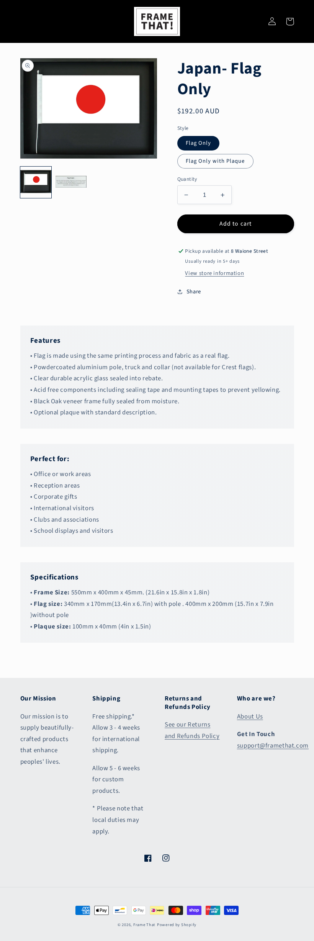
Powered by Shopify (176, 925)
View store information (214, 273)
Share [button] (193, 292)
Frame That (144, 925)
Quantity (187, 179)
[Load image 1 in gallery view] (36, 182)
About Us (250, 716)
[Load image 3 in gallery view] (71, 182)
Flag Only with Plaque (215, 161)
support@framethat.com (273, 745)
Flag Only (198, 143)
